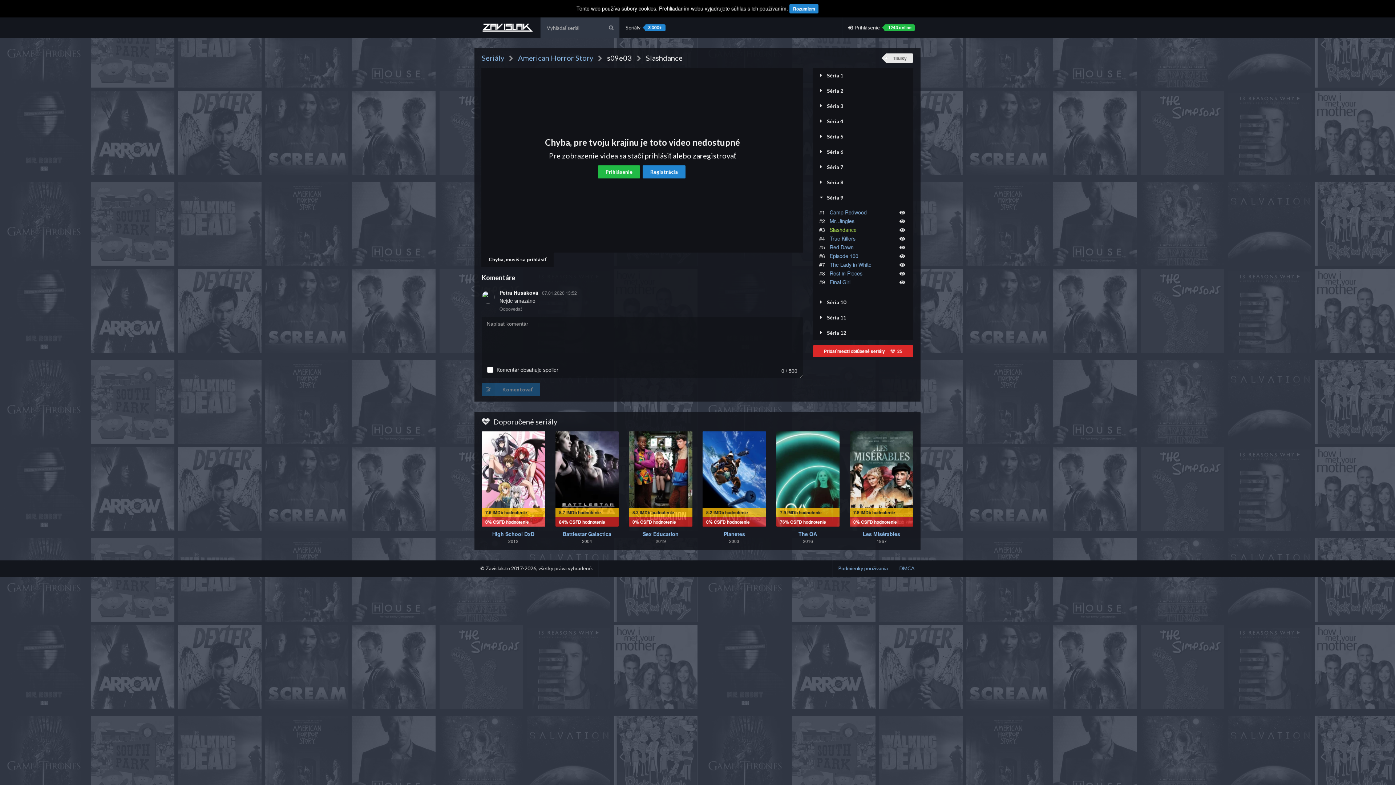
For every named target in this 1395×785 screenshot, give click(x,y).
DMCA (907, 568)
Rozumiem (804, 8)
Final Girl (840, 282)
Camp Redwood (848, 212)
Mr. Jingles (842, 221)
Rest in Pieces (846, 273)
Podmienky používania (863, 568)
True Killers (843, 238)
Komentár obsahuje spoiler (527, 370)
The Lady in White (851, 264)
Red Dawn (842, 247)
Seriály (644, 27)
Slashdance (843, 229)
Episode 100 (844, 255)
